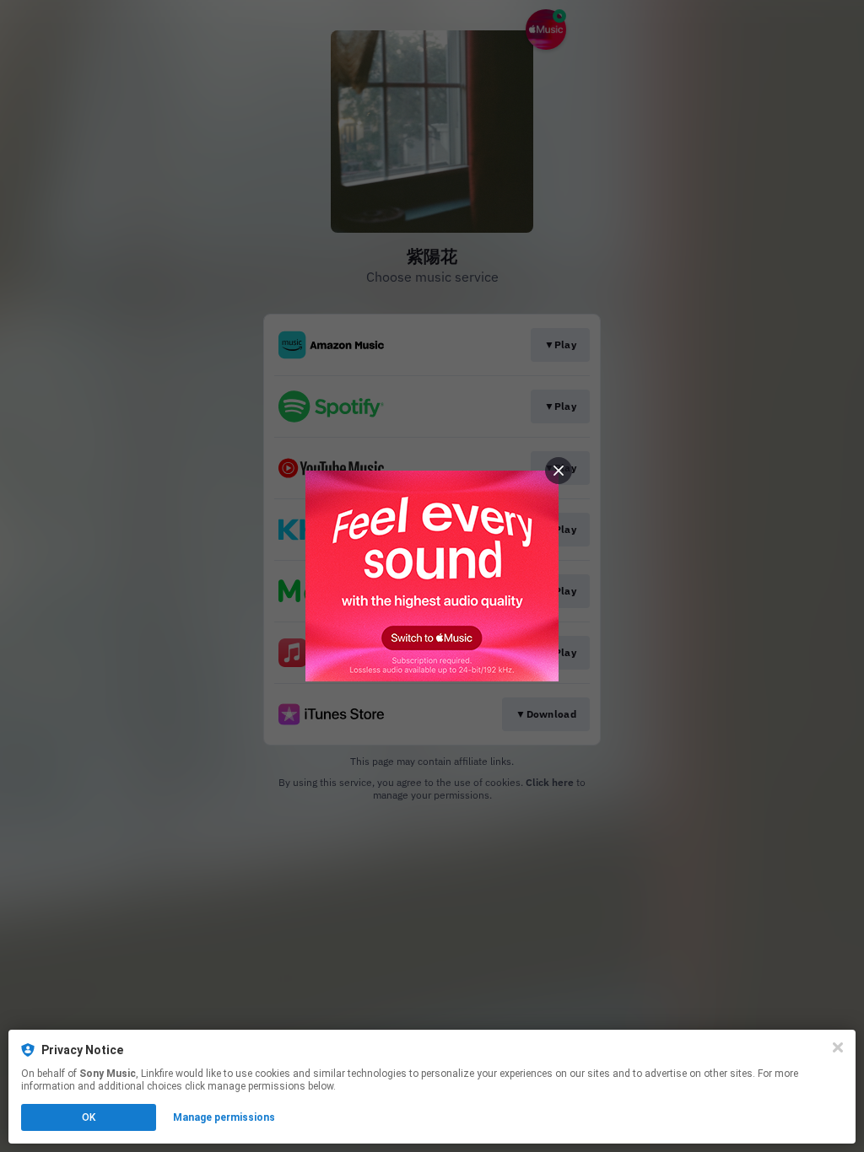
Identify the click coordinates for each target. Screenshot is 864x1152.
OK (88, 1117)
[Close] (837, 1047)
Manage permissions (224, 1117)
